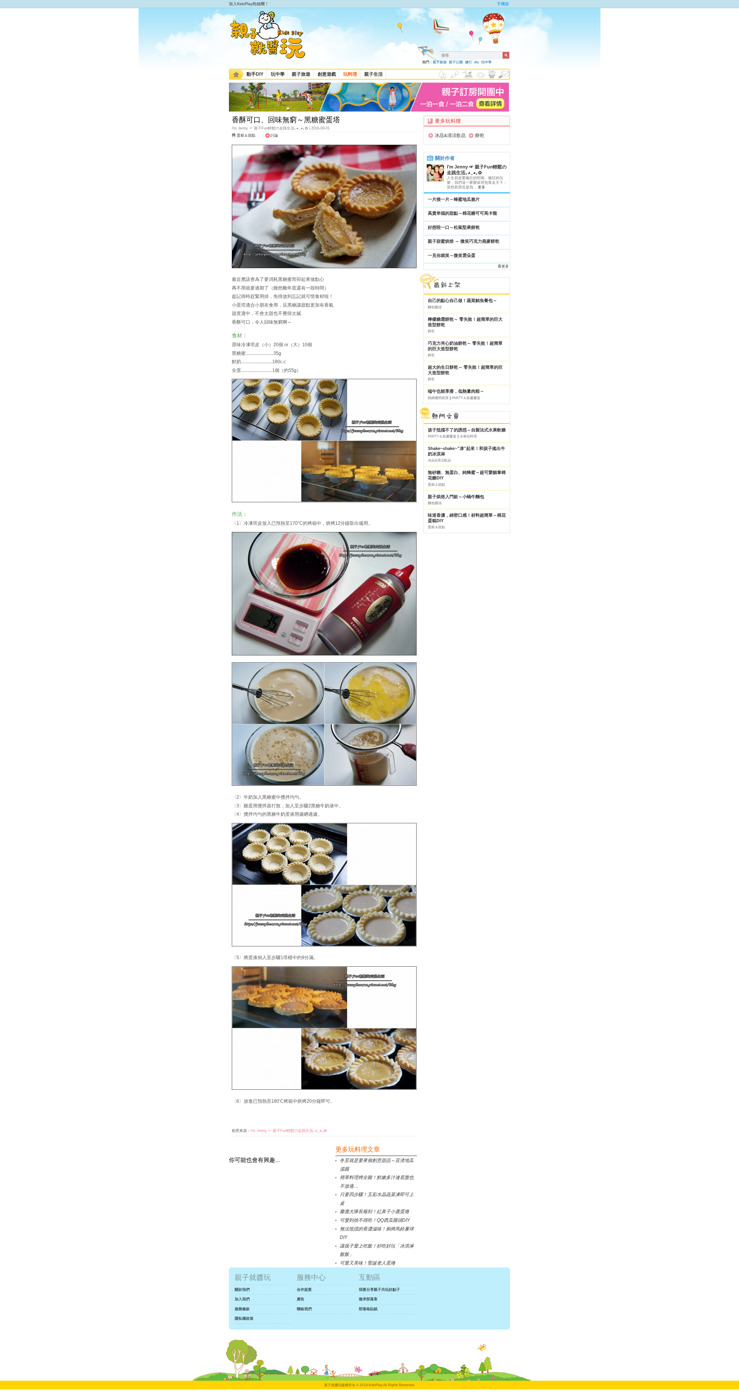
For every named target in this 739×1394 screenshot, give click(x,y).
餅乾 (479, 135)
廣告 (300, 1299)
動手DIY (255, 74)
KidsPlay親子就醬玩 (272, 40)
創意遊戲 (327, 74)
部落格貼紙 (368, 1309)
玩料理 (350, 74)
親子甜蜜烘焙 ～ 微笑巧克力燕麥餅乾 (463, 241)
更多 (481, 187)
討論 (274, 135)
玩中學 (486, 62)
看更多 (503, 266)
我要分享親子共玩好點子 (379, 1289)
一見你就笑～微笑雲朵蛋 (451, 255)
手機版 (503, 3)
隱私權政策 (244, 1318)
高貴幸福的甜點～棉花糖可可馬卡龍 (462, 213)
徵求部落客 (368, 1299)
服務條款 (242, 1309)
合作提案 (304, 1289)
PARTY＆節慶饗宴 (466, 398)
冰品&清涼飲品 (450, 135)
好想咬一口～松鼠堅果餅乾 (454, 227)
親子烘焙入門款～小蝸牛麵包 (456, 496)
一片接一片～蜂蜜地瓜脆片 (454, 199)
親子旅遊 (440, 62)
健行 (468, 62)
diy (476, 62)
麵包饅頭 (435, 307)
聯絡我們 (304, 1309)
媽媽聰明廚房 (438, 398)
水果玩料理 (468, 436)
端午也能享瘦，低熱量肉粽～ (456, 391)
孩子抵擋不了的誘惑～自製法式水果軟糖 (467, 429)
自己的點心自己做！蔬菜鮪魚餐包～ (462, 300)
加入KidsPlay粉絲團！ (249, 3)
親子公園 (456, 62)
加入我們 (242, 1299)
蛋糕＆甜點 (246, 135)
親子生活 (373, 74)
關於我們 (242, 1289)
